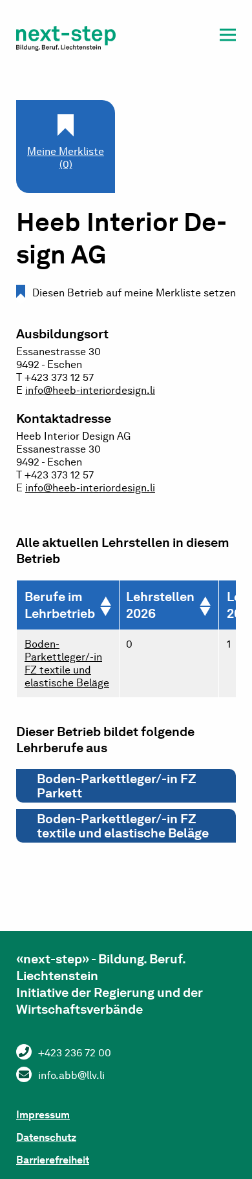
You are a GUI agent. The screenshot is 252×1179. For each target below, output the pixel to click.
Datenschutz (46, 1137)
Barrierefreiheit (52, 1160)
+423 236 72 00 (74, 1053)
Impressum (43, 1115)
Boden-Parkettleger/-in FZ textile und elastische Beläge (67, 663)
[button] (228, 37)
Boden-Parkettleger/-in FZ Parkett (116, 786)
